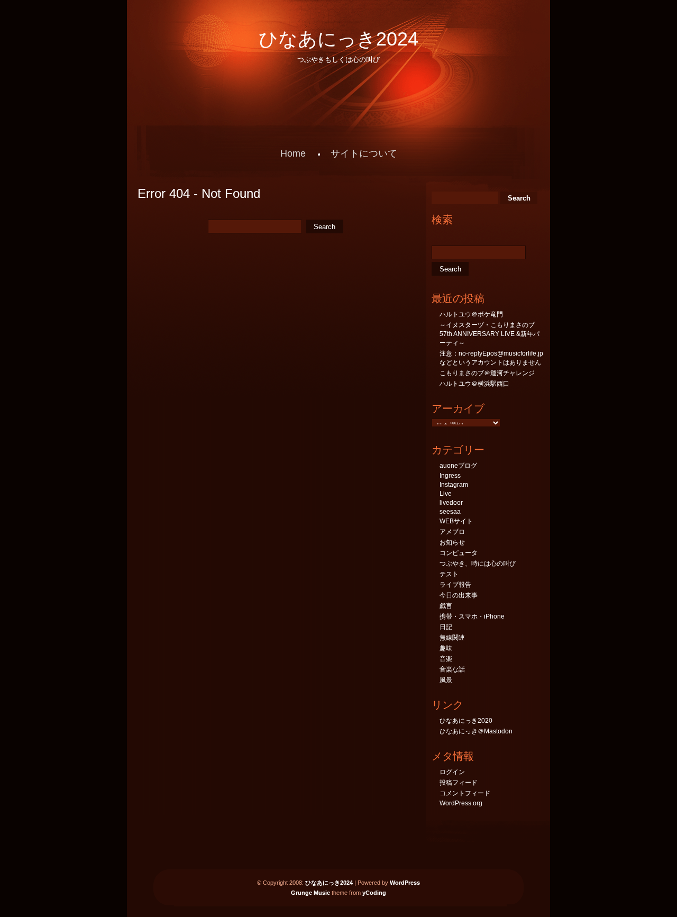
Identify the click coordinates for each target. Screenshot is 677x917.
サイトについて (364, 153)
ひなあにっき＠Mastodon (476, 731)
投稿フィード (459, 782)
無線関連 (452, 637)
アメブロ (452, 531)
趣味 (446, 648)
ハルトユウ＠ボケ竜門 (471, 314)
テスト (449, 574)
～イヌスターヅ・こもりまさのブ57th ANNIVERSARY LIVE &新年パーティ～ (489, 334)
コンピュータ (459, 553)
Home (293, 153)
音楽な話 (452, 669)
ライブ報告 (455, 584)
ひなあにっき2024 (338, 39)
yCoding (374, 892)
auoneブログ (458, 465)
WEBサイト (456, 521)
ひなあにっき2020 (466, 720)
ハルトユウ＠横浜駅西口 (474, 383)
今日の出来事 (459, 595)
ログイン (452, 772)
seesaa (450, 511)
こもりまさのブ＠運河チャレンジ (487, 373)
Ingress (450, 475)
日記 (446, 627)
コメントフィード (465, 793)
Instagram (454, 484)
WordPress (405, 882)
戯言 (446, 606)
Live (446, 493)
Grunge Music (310, 892)
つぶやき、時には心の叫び (478, 563)
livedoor (451, 502)
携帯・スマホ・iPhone (472, 616)
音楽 (446, 658)
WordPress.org (461, 803)
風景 (446, 680)
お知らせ (452, 542)
